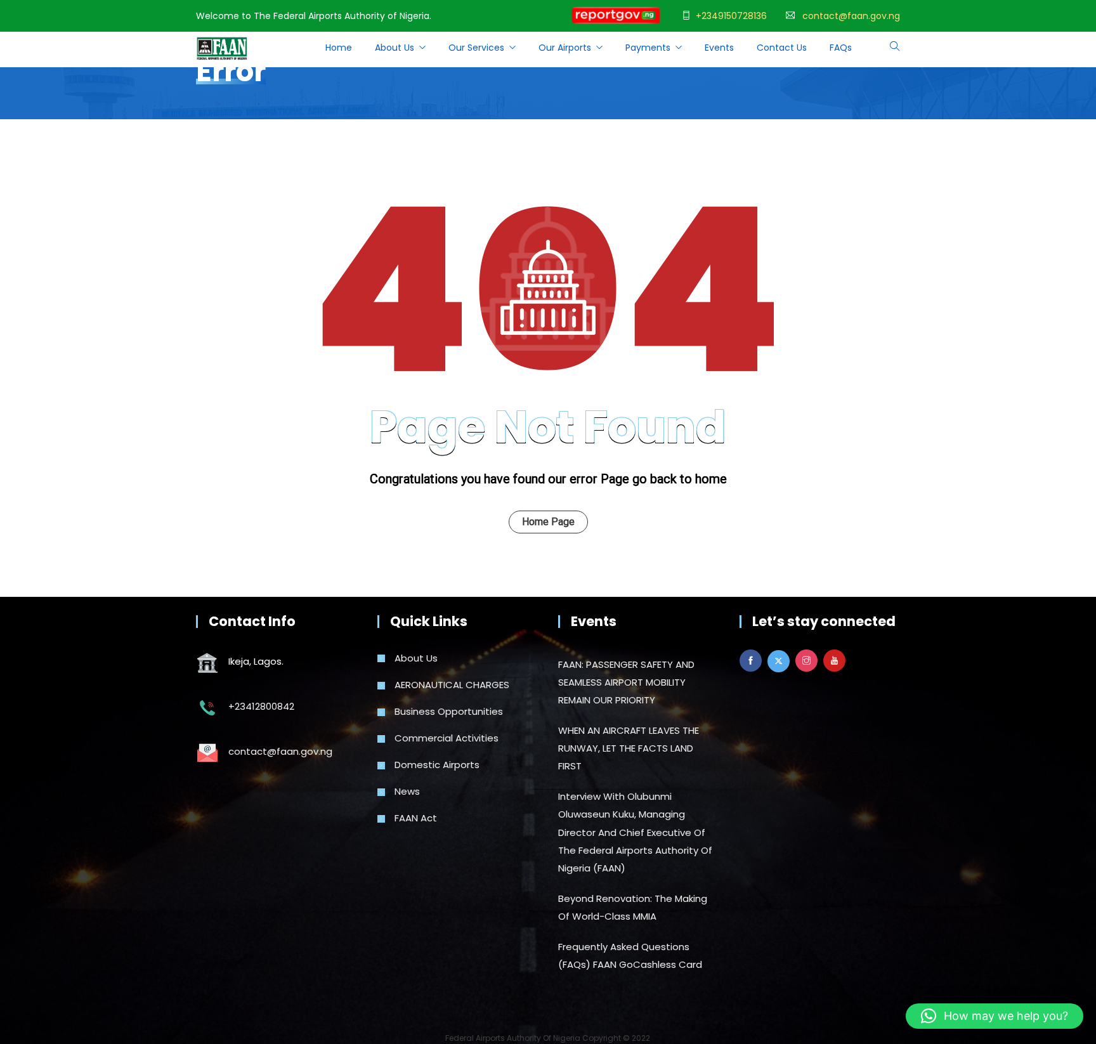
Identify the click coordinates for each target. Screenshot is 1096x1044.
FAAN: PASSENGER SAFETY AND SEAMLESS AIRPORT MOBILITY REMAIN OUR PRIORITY (626, 682)
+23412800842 (261, 706)
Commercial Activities (447, 738)
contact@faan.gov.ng (851, 16)
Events (719, 47)
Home (338, 47)
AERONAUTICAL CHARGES (452, 684)
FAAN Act (416, 818)
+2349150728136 (731, 16)
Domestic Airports (437, 764)
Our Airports (564, 47)
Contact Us (782, 47)
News (407, 791)
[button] (994, 1016)
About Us (416, 658)
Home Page (548, 522)
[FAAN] (222, 49)
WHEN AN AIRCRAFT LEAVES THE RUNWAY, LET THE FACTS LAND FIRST (628, 748)
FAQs (841, 47)
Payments (647, 47)
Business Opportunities (449, 711)
